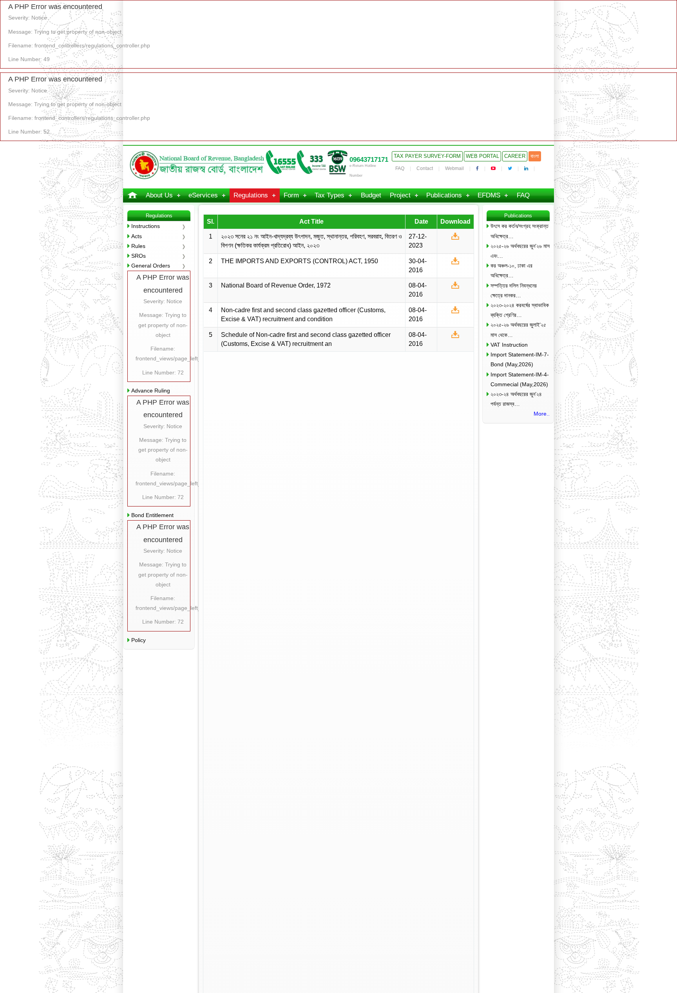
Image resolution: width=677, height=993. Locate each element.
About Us (159, 195)
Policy (138, 640)
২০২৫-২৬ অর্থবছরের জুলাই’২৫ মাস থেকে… (518, 330)
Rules (138, 246)
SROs (138, 256)
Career (514, 156)
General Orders (150, 265)
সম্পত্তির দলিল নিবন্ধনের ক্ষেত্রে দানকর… (514, 290)
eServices (203, 195)
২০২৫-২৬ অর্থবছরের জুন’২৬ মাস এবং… (520, 251)
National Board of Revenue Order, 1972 (276, 285)
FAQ (399, 168)
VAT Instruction (509, 345)
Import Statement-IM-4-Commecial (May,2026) (520, 379)
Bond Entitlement (152, 515)
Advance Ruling (150, 390)
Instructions (145, 226)
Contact (424, 168)
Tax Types (329, 195)
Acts (136, 236)
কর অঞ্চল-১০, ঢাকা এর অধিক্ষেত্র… (511, 270)
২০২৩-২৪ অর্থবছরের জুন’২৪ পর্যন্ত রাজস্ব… (516, 399)
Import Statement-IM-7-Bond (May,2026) (520, 359)
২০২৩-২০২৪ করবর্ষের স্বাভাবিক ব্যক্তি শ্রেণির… (520, 310)
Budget (371, 195)
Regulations (251, 195)
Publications (444, 195)
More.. (542, 414)
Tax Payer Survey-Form (427, 156)
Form (291, 195)
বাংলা (534, 156)
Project (400, 195)
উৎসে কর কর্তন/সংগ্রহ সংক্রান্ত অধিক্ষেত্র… (519, 231)
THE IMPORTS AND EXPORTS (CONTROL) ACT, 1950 (299, 261)
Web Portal (482, 156)
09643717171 (368, 159)
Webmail (454, 168)
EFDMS (489, 195)
